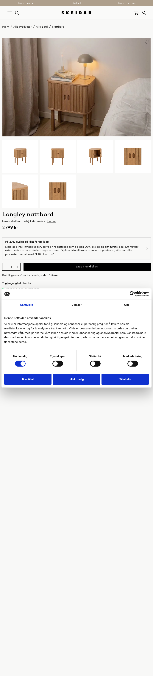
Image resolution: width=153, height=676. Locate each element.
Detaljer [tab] (76, 304)
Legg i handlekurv (87, 266)
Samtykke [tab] (26, 304)
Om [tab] (126, 304)
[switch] (57, 364)
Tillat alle (125, 379)
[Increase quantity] (17, 267)
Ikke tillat (28, 379)
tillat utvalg (76, 379)
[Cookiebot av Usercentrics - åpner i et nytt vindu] (132, 294)
